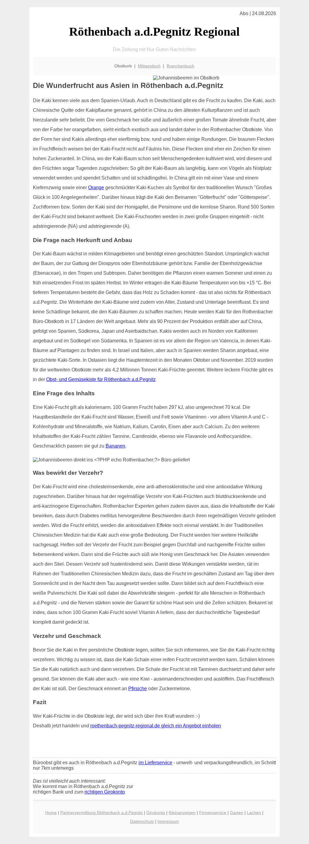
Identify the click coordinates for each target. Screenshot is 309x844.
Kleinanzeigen (182, 812)
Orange (96, 187)
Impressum (168, 821)
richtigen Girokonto (104, 791)
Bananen (115, 445)
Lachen (254, 812)
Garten (236, 812)
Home (51, 812)
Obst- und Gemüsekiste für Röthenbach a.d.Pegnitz (101, 379)
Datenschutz (142, 821)
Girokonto (155, 812)
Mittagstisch (149, 65)
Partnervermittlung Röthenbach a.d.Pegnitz (101, 812)
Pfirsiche (137, 688)
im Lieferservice (155, 762)
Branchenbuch (180, 65)
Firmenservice (212, 812)
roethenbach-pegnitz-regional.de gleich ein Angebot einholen (155, 725)
